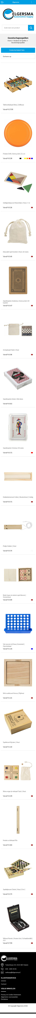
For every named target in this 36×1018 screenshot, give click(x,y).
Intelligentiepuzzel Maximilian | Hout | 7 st (16, 203)
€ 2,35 (7, 796)
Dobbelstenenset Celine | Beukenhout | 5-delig (18, 497)
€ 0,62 (7, 404)
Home (10, 41)
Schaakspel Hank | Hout (11, 350)
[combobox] (15, 28)
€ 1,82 (7, 845)
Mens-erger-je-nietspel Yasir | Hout (14, 791)
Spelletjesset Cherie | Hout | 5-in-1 (14, 889)
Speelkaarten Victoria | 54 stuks (13, 448)
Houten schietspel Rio (10, 840)
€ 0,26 (7, 207)
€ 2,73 (7, 894)
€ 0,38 (7, 158)
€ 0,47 (7, 306)
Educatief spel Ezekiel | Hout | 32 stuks (15, 252)
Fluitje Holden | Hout (9, 546)
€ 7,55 (7, 943)
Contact (3, 984)
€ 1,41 (7, 698)
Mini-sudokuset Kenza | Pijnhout (13, 693)
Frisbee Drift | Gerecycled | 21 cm (14, 154)
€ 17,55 (8, 109)
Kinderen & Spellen (20, 41)
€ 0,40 (7, 256)
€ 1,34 (7, 649)
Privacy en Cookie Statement (11, 995)
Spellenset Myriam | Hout (11, 742)
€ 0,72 (7, 453)
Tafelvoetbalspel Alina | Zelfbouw (13, 105)
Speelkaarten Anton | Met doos (13, 399)
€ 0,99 (7, 600)
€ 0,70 (7, 551)
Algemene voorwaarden (9, 997)
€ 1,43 (7, 747)
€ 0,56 (7, 354)
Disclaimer (4, 999)
